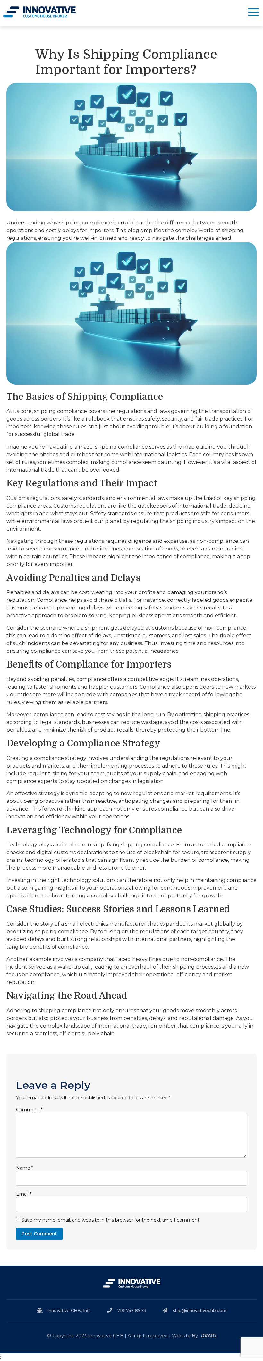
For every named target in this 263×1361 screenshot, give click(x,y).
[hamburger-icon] (253, 13)
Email (23, 1194)
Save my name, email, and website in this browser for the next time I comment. (110, 1220)
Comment (29, 1109)
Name (24, 1168)
